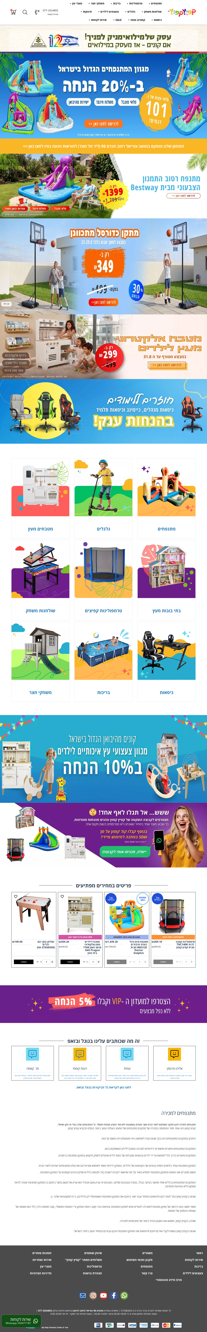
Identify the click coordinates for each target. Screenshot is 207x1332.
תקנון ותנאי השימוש (139, 1260)
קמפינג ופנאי (137, 20)
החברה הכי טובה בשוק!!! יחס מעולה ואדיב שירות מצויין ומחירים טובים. (174, 1076)
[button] (13, 12)
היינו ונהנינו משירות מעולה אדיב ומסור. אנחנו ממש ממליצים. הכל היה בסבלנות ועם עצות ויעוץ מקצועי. (127, 1076)
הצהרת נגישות (92, 1273)
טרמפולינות (135, 3)
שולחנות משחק (152, 11)
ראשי (199, 1253)
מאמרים (147, 1253)
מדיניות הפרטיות (40, 1273)
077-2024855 (45, 1310)
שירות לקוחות (98, 20)
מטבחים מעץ (40, 529)
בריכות (116, 3)
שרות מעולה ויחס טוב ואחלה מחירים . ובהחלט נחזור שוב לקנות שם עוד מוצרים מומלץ (32, 1076)
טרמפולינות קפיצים (103, 611)
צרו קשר (147, 1273)
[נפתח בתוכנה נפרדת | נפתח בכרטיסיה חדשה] (82, 1295)
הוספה (70, 961)
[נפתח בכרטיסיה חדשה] (103, 1004)
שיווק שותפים (92, 1253)
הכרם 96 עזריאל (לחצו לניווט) (87, 1310)
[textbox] (103, 146)
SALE (118, 20)
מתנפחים (156, 3)
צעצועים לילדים (109, 11)
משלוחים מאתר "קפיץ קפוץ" (83, 1260)
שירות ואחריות (41, 1260)
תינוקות (87, 11)
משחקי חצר (97, 3)
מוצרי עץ (76, 3)
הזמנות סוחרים (41, 1253)
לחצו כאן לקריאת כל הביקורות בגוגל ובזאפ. (103, 1087)
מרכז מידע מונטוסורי (169, 1280)
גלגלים (131, 11)
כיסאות (157, 20)
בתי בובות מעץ (167, 611)
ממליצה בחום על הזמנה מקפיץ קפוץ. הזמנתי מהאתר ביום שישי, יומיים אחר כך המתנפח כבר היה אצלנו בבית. (79, 1076)
